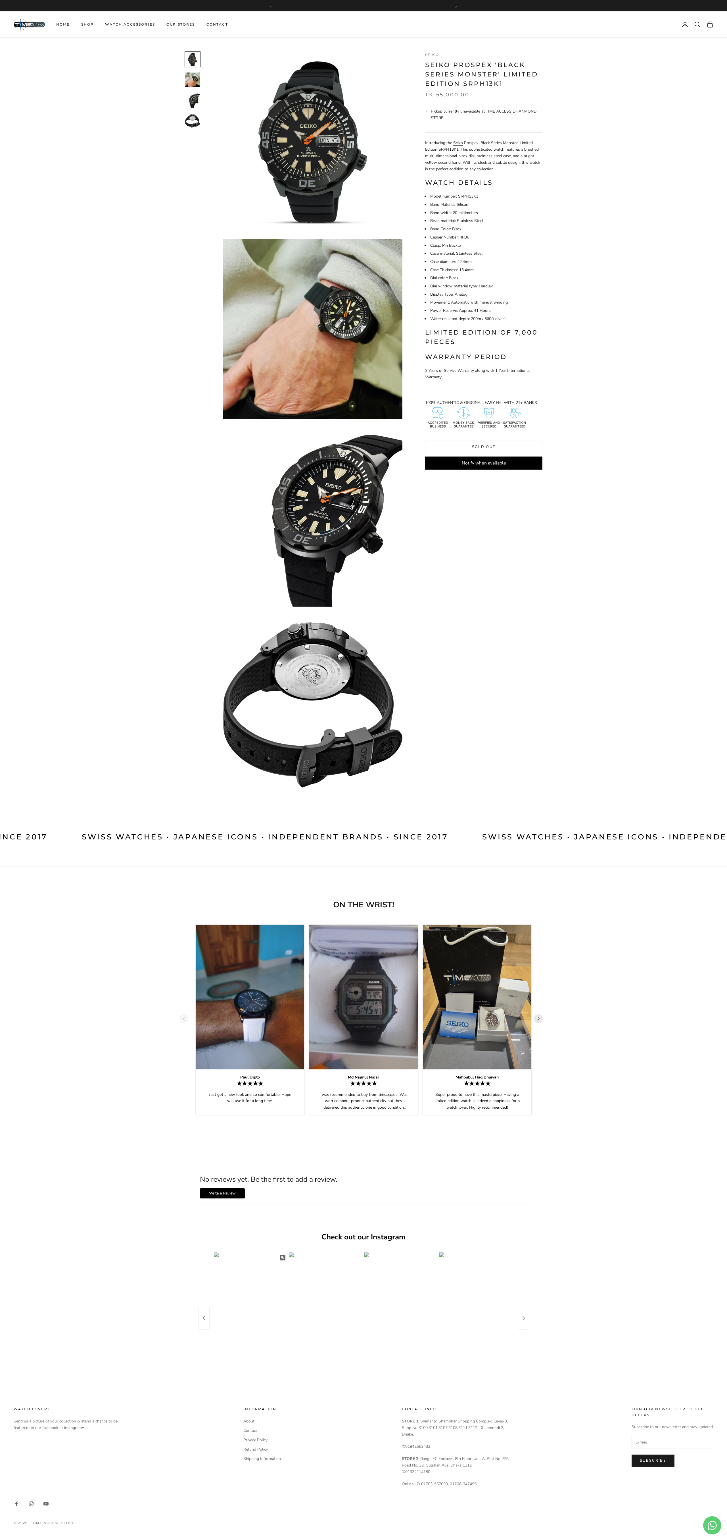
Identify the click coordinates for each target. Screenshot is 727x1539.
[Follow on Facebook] (16, 1504)
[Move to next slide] (541, 1019)
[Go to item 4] (192, 121)
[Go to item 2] (192, 80)
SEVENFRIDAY (362, 6)
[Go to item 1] (192, 59)
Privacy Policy (255, 1440)
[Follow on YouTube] (46, 1504)
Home (63, 24)
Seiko (432, 55)
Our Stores (180, 24)
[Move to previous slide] (186, 1019)
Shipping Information (262, 1458)
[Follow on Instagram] (31, 1504)
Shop (87, 24)
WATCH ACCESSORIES (130, 24)
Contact (217, 24)
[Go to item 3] (192, 100)
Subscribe (653, 1460)
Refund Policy (255, 1449)
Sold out (484, 446)
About (248, 1421)
